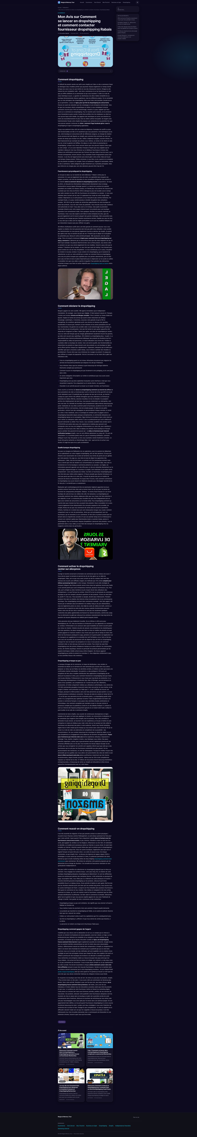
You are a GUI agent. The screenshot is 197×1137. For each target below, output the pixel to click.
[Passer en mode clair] (137, 2)
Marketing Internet (63, 1128)
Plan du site (136, 1117)
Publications (65, 7)
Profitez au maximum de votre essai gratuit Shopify (127, 31)
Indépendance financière (123, 1125)
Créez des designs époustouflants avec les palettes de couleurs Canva (127, 27)
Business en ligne (116, 2)
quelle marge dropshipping (66, 971)
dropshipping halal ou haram (99, 263)
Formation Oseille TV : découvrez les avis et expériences (127, 23)
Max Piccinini (106, 2)
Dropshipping (126, 2)
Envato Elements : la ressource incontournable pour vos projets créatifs (126, 37)
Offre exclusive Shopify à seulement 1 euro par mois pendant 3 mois (127, 18)
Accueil (82, 2)
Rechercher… (121, 9)
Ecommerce (89, 2)
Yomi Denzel (97, 2)
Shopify (111, 1125)
